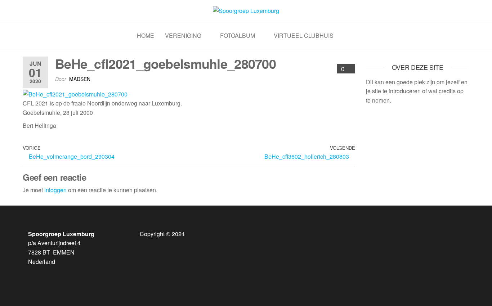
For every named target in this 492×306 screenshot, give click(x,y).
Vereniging (183, 35)
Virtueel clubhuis (304, 35)
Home (145, 35)
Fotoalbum (237, 35)
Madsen (79, 78)
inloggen (55, 190)
